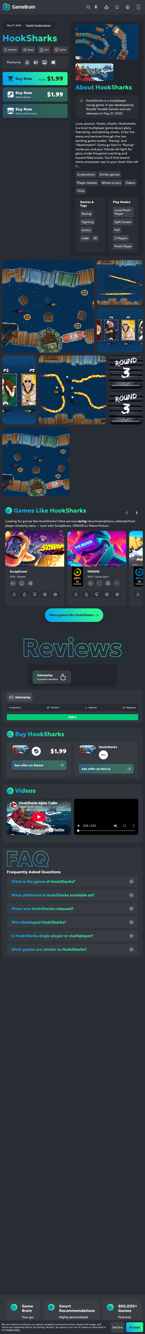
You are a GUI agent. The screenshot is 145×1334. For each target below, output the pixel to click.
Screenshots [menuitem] (86, 174)
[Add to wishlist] (14, 594)
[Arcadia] (106, 7)
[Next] (136, 512)
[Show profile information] (127, 7)
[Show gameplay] (45, 594)
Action (86, 230)
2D (95, 238)
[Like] (24, 594)
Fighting (88, 222)
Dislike (62, 49)
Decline (117, 1327)
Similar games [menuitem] (109, 174)
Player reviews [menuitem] (87, 183)
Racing (86, 213)
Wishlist (12, 49)
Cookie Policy (13, 1329)
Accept (134, 1327)
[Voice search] (96, 7)
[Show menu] (138, 7)
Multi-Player (123, 246)
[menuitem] (20, 697)
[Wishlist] (117, 7)
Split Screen (123, 222)
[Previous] (126, 512)
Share (30, 49)
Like (46, 49)
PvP (117, 230)
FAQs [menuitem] (81, 191)
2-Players (120, 238)
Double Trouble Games (38, 25)
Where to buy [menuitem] (111, 183)
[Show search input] (88, 7)
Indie (85, 238)
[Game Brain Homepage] (19, 7)
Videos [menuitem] (130, 183)
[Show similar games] (55, 594)
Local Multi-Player (122, 211)
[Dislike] (34, 594)
